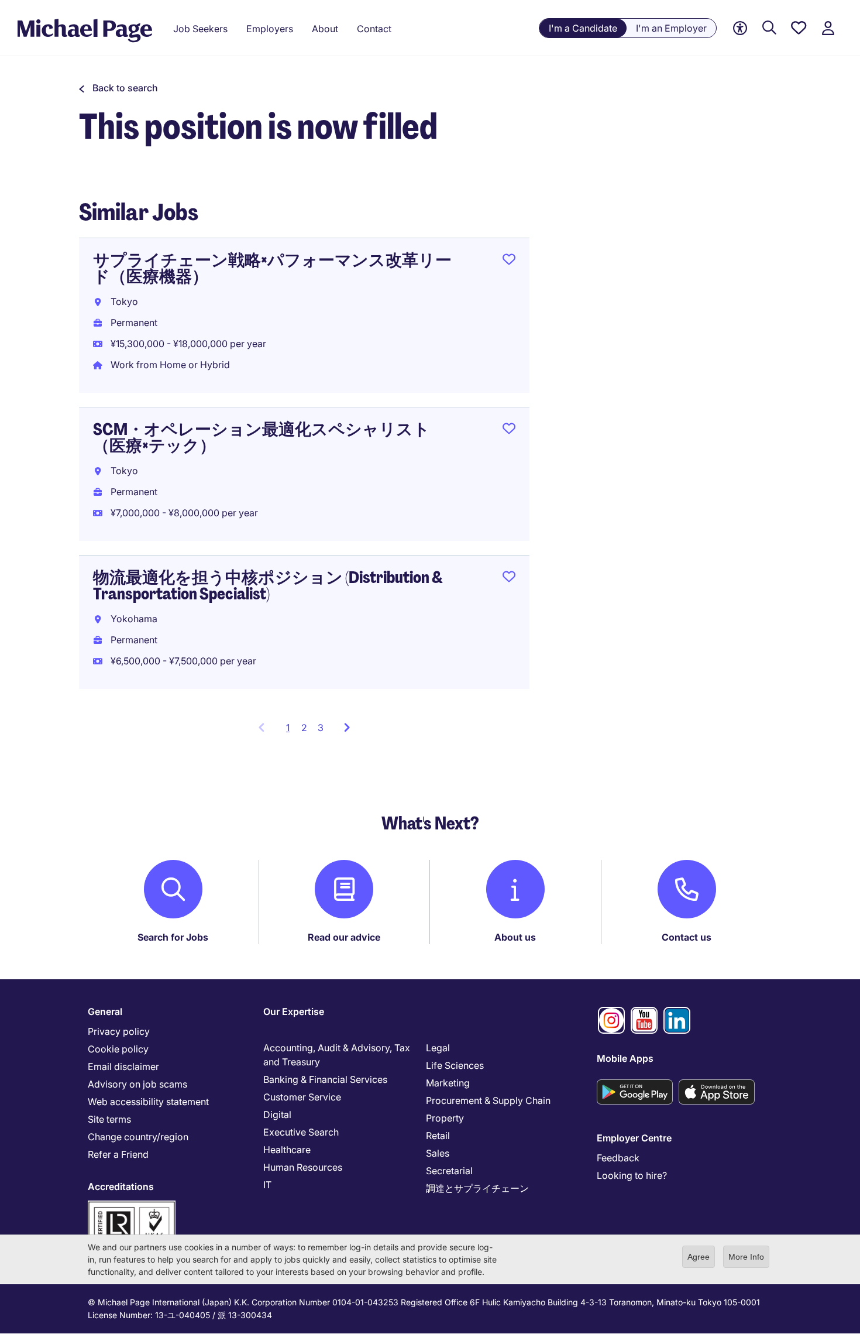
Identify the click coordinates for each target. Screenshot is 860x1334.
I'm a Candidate (583, 28)
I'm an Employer (671, 28)
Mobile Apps (625, 1058)
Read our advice (344, 937)
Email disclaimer (123, 1066)
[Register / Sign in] (827, 28)
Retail (438, 1135)
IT (267, 1185)
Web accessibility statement (148, 1101)
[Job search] (769, 28)
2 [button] (304, 727)
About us (515, 937)
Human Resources (302, 1167)
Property (445, 1118)
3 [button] (321, 727)
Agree (698, 1256)
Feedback (618, 1158)
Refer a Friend (118, 1154)
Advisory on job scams (137, 1084)
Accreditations (121, 1186)
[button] (118, 88)
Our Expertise (293, 1011)
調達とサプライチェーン (477, 1188)
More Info (746, 1256)
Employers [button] (269, 29)
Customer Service (302, 1097)
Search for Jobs (172, 937)
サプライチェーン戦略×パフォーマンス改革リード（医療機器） (272, 268)
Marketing (448, 1083)
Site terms (109, 1119)
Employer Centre (634, 1138)
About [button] (325, 29)
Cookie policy (118, 1049)
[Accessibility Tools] (740, 28)
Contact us (686, 937)
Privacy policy (119, 1031)
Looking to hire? (632, 1175)
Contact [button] (374, 29)
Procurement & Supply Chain (488, 1100)
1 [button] (291, 731)
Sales (437, 1153)
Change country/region (138, 1137)
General (105, 1011)
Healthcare (287, 1149)
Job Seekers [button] (200, 29)
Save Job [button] (509, 261)
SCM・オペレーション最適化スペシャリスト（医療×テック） (261, 438)
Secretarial (449, 1171)
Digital (277, 1114)
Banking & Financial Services (325, 1079)
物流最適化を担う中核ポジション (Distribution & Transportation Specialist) (268, 586)
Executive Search (301, 1132)
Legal (438, 1048)
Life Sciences (455, 1065)
